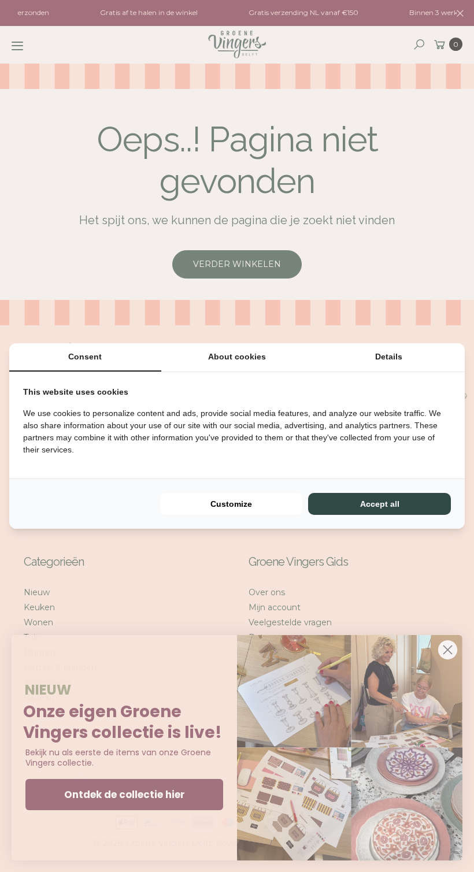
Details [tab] (388, 356)
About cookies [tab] (237, 356)
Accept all (379, 504)
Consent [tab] (85, 356)
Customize (231, 504)
